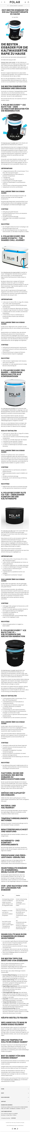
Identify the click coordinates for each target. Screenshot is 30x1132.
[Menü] (1, 2)
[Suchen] (4, 2)
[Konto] (25, 2)
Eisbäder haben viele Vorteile (8, 62)
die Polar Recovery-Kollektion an (12, 1079)
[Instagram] (12, 1129)
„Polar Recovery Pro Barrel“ (9, 408)
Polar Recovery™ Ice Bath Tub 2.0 (11, 670)
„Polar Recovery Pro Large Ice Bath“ (11, 272)
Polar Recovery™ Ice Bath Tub (10, 143)
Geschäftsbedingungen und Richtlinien (15, 1125)
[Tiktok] (17, 1129)
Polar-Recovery (12, 1122)
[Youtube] (15, 1129)
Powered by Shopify (20, 1122)
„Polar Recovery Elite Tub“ (9, 531)
